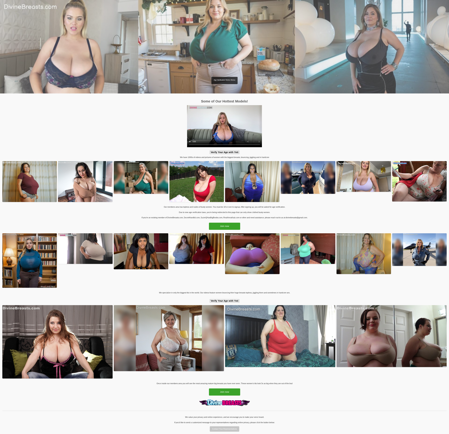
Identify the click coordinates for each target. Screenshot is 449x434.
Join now (224, 226)
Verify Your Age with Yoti (224, 152)
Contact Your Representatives (224, 429)
